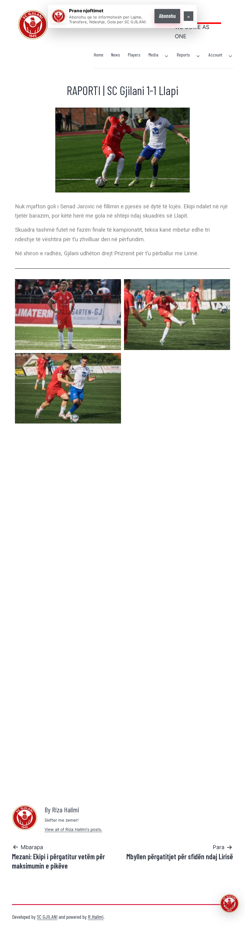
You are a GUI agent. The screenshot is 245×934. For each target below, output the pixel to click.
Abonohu (167, 16)
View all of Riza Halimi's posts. (73, 829)
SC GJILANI (47, 916)
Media (153, 54)
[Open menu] (166, 56)
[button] (229, 903)
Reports (183, 54)
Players (134, 54)
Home (98, 54)
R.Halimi (95, 916)
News (115, 54)
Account (215, 54)
